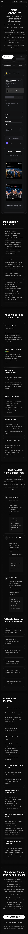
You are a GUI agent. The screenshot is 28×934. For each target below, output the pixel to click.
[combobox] (14, 117)
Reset (19, 80)
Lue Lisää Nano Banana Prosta (14, 922)
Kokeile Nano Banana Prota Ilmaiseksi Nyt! (14, 916)
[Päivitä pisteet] (21, 143)
